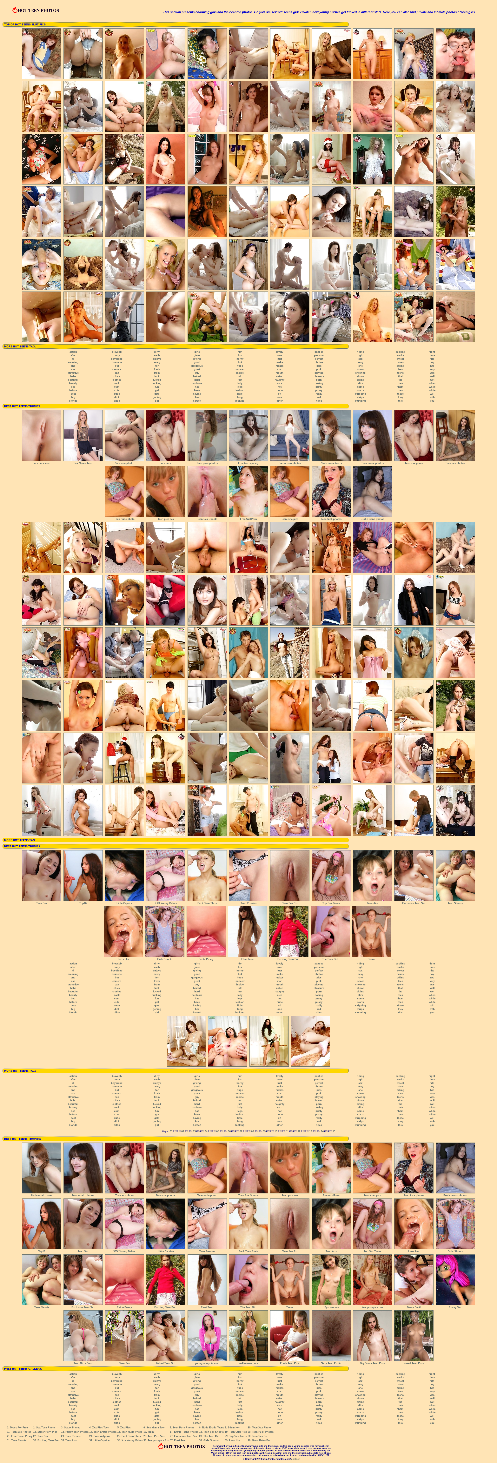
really (319, 393)
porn (319, 379)
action (73, 351)
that (400, 376)
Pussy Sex (455, 1307)
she (360, 365)
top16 (151, 1431)
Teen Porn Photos (183, 1427)
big (73, 397)
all (73, 358)
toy (432, 362)
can (117, 372)
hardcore (197, 383)
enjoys (157, 358)
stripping (360, 393)
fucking (156, 383)
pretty (318, 386)
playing (319, 372)
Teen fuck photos (331, 519)
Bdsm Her (234, 1427)
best (73, 393)
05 (217, 1131)
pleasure (319, 376)
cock (117, 383)
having (197, 393)
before (73, 390)
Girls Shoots (164, 959)
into (240, 376)
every (157, 362)
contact (295, 1459)
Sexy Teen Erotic (331, 1363)
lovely (279, 351)
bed (73, 386)
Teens (371, 959)
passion (319, 355)
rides (319, 400)
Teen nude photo (124, 519)
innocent (240, 369)
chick (117, 376)
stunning (360, 400)
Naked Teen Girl (165, 1363)
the (400, 379)
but (117, 365)
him (240, 351)
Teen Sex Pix (290, 903)
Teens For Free (19, 1427)
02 (182, 1131)
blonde (73, 400)
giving (197, 358)
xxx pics (166, 463)
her (197, 397)
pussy (318, 390)
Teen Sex (41, 903)
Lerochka (123, 959)
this (400, 400)
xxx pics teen (42, 463)
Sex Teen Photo (45, 1427)
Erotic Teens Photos (186, 1431)
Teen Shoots (455, 903)
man (279, 369)
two (432, 365)
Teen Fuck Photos (263, 1431)
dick (116, 397)
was (432, 372)
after (73, 355)
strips (360, 397)
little (239, 393)
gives (197, 355)
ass (73, 369)
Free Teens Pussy (21, 1436)
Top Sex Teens (331, 903)
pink (318, 369)
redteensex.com (248, 1363)
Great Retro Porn (262, 1440)
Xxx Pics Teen (100, 1427)
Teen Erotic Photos (105, 1431)
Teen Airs (372, 903)
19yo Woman (331, 1307)
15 (334, 1131)
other (279, 400)
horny (239, 358)
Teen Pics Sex (156, 1436)
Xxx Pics (125, 1427)
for (157, 365)
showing (360, 372)
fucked (157, 379)
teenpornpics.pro (372, 1307)
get (157, 390)
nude (280, 390)
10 (276, 1131)
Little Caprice (124, 903)
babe (73, 376)
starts (360, 390)
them (400, 386)
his (240, 355)
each (157, 355)
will (432, 393)
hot (240, 362)
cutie (117, 393)
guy (197, 372)
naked (279, 376)
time (432, 355)
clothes (116, 379)
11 (287, 1131)
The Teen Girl (330, 959)
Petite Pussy (206, 959)
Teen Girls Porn (83, 1363)
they (400, 397)
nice (279, 383)
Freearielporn (102, 1436)
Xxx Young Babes (132, 1440)
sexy (360, 362)
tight (432, 351)
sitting (360, 379)
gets (156, 393)
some (360, 386)
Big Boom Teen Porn (372, 1363)
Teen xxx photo (414, 463)
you (432, 400)
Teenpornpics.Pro (158, 1440)
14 (322, 1131)
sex (360, 358)
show (360, 369)
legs (239, 386)
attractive (73, 372)
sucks (400, 355)
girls (197, 351)
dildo (117, 400)
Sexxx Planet (72, 1427)
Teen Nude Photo (132, 1431)
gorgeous (197, 365)
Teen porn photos (207, 463)
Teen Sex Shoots (207, 519)
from (157, 372)
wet (432, 379)
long (240, 397)
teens (400, 372)
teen (400, 369)
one (279, 397)
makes (279, 365)
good (197, 362)
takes (400, 362)
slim (360, 383)
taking (400, 365)
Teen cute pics (289, 519)
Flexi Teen (247, 959)
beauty (73, 383)
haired (197, 376)
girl (157, 400)
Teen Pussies (248, 903)
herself (197, 400)
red (319, 397)
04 (206, 1131)
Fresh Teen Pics (289, 1363)
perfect (319, 358)
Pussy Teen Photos (77, 1431)
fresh (157, 369)
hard (197, 379)
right (360, 355)
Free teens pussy (248, 463)
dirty (157, 351)
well (432, 376)
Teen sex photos (455, 463)
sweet (400, 358)
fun (157, 386)
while (432, 386)
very (432, 369)
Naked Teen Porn (414, 1363)
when (432, 383)
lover (280, 355)
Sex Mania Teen (83, 463)
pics (318, 365)
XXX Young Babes (166, 903)
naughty (279, 379)
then (400, 390)
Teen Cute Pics (238, 1431)
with (432, 397)
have (197, 390)
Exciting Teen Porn (288, 959)
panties (319, 351)
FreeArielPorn (248, 519)
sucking (400, 351)
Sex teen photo (124, 463)
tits (432, 358)
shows (360, 376)
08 (252, 1131)
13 (310, 1131)
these (400, 393)
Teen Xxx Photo (261, 1427)
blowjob (117, 351)
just (240, 379)
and (73, 365)
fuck (156, 376)
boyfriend (117, 358)
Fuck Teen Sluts (207, 903)
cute (116, 390)
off (279, 393)
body (117, 355)
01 (171, 1131)
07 (241, 1131)
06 (229, 1131)
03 (194, 1131)
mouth (279, 372)
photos (319, 362)
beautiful (73, 379)
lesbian (239, 390)
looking (239, 400)
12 (299, 1131)
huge (240, 365)
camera (116, 369)
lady (239, 383)
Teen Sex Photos (21, 1431)
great (197, 369)
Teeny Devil (414, 1307)
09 (264, 1131)
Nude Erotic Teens (213, 1427)
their (400, 383)
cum (116, 386)
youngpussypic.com (207, 1363)
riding (360, 351)
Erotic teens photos (372, 519)
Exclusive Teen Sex (414, 903)
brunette (117, 362)
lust (279, 358)
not (280, 386)
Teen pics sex (166, 519)
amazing (73, 362)
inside (240, 372)
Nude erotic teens (331, 463)
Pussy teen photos (290, 463)
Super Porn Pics (47, 1431)
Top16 (83, 903)
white (432, 390)
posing (319, 383)
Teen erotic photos (372, 463)
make (279, 362)
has (197, 386)
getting (157, 397)
